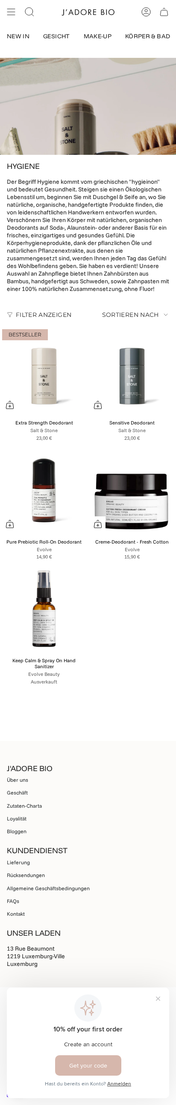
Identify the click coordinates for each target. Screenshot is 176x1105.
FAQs (13, 901)
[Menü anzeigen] (11, 12)
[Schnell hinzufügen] (10, 405)
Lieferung (18, 862)
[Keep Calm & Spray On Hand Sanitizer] (44, 608)
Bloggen (16, 831)
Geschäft (17, 792)
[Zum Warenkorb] (10, 524)
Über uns (17, 780)
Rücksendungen (26, 875)
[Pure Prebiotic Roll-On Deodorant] (44, 490)
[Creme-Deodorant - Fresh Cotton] (132, 490)
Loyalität (16, 818)
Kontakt (16, 914)
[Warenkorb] (164, 12)
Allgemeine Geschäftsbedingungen (48, 888)
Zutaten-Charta (24, 806)
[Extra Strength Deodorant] (44, 371)
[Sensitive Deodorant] (132, 371)
